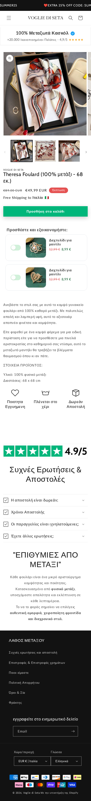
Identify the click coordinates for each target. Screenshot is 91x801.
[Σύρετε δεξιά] (86, 152)
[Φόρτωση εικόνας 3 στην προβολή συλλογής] (69, 151)
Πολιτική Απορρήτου (24, 682)
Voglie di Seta (31, 792)
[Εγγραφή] (73, 731)
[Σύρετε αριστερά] (5, 152)
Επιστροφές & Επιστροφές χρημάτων (37, 662)
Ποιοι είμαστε (19, 672)
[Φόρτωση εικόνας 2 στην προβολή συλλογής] (45, 151)
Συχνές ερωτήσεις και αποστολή (33, 652)
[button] (9, 18)
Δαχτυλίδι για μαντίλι (60, 242)
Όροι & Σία (17, 692)
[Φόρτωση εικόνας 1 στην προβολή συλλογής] (21, 151)
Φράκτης (15, 702)
